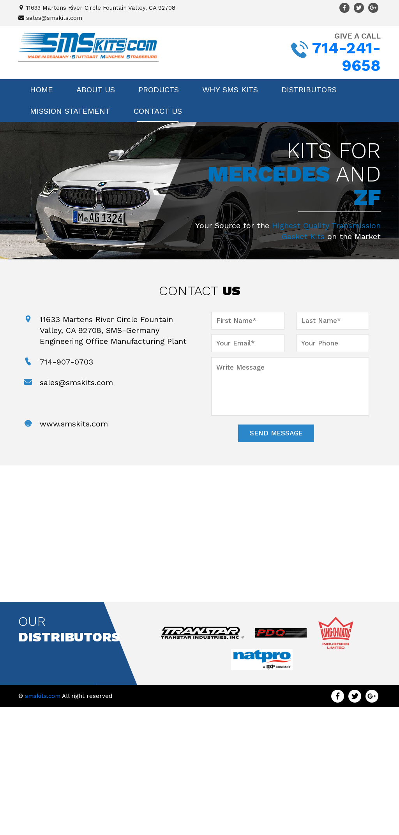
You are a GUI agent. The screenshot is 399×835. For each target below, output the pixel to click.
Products (158, 89)
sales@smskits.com (54, 17)
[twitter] (359, 8)
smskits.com (42, 695)
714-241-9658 (346, 57)
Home (41, 89)
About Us (95, 89)
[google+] (373, 8)
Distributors (309, 89)
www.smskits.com (74, 423)
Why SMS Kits (230, 89)
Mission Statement (70, 111)
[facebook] (344, 8)
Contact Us (158, 111)
